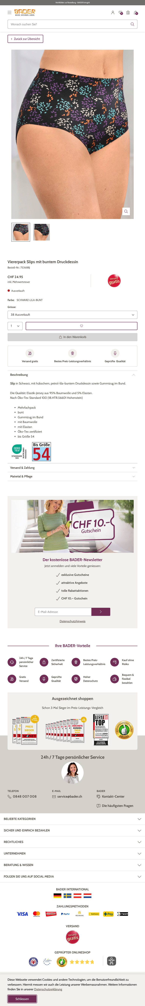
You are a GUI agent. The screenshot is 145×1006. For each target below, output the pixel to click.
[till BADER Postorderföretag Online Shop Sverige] (67, 895)
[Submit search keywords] (132, 24)
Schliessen (22, 999)
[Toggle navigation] (9, 12)
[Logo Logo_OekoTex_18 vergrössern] (19, 451)
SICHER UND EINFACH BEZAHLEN (27, 830)
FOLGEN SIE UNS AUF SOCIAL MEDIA (29, 876)
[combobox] (72, 24)
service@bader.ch (69, 796)
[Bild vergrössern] (126, 211)
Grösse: (12, 307)
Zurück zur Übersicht (27, 39)
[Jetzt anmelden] (100, 612)
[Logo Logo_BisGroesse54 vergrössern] (41, 451)
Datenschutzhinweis (73, 621)
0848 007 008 (25, 796)
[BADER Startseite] (24, 12)
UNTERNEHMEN (14, 853)
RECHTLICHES (13, 842)
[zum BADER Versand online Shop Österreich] (77, 895)
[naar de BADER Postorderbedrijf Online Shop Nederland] (87, 895)
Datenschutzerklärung (48, 989)
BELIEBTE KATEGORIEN (19, 819)
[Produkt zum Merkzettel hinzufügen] (81, 326)
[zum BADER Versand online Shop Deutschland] (57, 895)
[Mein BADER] (113, 12)
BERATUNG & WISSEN (18, 865)
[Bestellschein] (128, 12)
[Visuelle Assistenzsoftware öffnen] (109, 961)
